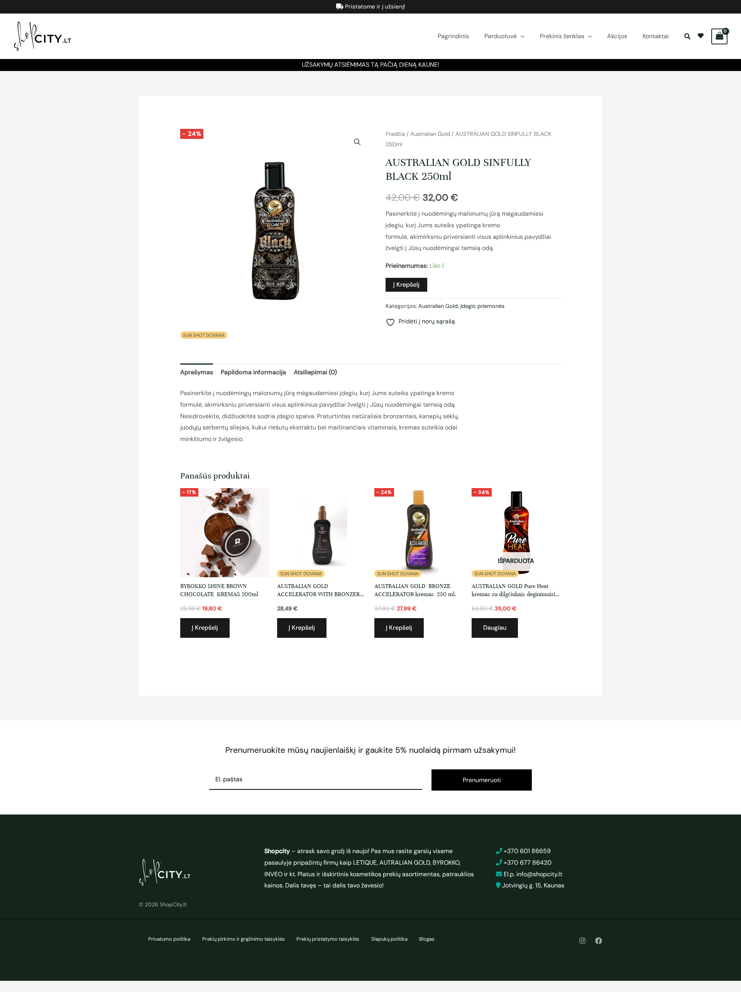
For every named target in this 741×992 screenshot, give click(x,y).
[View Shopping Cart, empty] (719, 36)
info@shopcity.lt (539, 874)
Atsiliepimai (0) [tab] (315, 372)
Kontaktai (656, 36)
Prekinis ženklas (562, 36)
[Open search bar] (688, 36)
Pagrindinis (453, 36)
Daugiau (494, 628)
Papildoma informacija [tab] (253, 372)
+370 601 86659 (527, 851)
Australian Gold (430, 134)
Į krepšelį (406, 285)
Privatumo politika (169, 939)
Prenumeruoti (482, 780)
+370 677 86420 (528, 862)
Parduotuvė (500, 36)
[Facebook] (598, 940)
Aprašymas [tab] (196, 372)
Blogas (427, 939)
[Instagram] (582, 940)
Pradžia (395, 134)
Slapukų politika (389, 939)
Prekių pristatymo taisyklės (327, 939)
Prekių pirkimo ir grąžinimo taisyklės (243, 939)
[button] (520, 36)
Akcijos (617, 36)
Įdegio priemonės (482, 306)
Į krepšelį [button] (205, 628)
